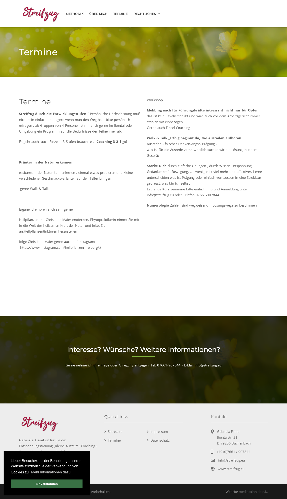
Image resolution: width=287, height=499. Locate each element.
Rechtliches (145, 13)
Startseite (115, 431)
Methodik (74, 13)
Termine (120, 13)
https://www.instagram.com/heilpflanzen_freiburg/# (60, 247)
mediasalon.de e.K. (253, 491)
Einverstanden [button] (47, 484)
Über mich (98, 13)
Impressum (159, 431)
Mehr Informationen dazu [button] (51, 472)
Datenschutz (160, 440)
